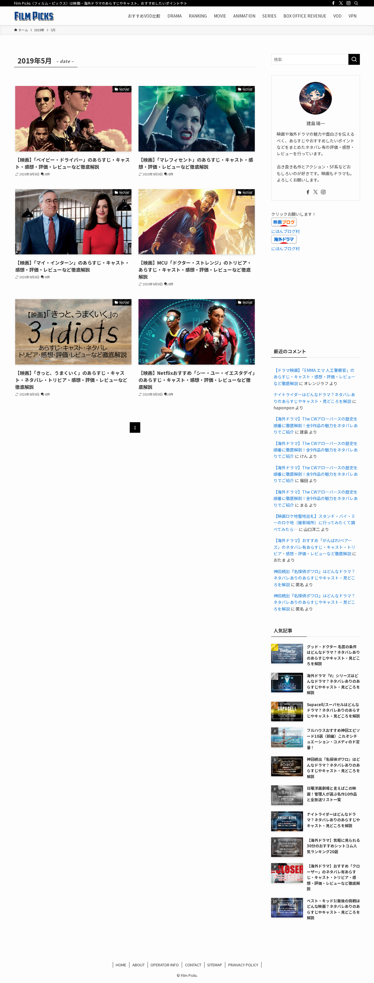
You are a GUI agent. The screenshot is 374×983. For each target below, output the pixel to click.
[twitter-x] (341, 3)
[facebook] (333, 3)
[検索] (356, 3)
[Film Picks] (34, 15)
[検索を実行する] (354, 59)
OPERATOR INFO (164, 965)
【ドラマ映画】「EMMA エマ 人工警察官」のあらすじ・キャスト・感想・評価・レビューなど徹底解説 (314, 376)
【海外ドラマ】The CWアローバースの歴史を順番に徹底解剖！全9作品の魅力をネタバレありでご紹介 (315, 425)
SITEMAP (214, 965)
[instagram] (348, 3)
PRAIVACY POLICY (243, 965)
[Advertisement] (315, 298)
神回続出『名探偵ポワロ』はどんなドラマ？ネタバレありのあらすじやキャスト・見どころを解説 (314, 577)
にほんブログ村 (285, 231)
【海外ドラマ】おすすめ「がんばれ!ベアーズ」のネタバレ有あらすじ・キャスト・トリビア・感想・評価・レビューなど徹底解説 (314, 546)
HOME (121, 965)
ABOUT (138, 965)
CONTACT (193, 965)
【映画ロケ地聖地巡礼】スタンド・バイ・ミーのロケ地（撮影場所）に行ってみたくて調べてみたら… (314, 522)
